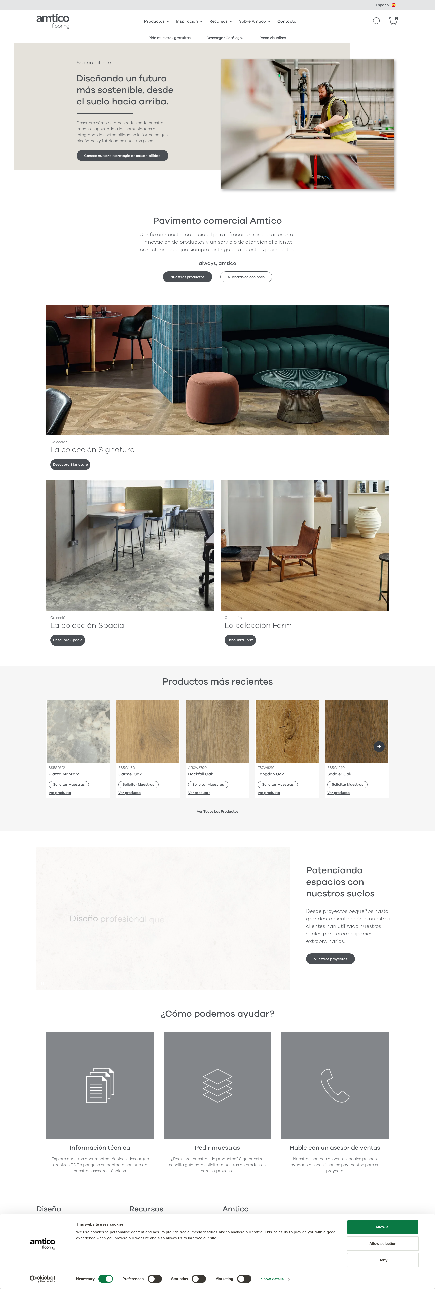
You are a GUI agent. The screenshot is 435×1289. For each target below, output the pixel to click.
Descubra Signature (70, 464)
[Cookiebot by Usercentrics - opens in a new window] (43, 1279)
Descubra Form (240, 640)
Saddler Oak (339, 774)
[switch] (155, 1279)
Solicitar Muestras (69, 784)
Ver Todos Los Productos (217, 811)
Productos (154, 21)
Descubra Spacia (68, 640)
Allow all (383, 1227)
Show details (272, 1279)
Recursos (218, 21)
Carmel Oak (130, 774)
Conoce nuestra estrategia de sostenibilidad (122, 155)
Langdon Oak (271, 774)
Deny (382, 1260)
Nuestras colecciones (246, 277)
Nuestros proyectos (330, 959)
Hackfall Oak (200, 774)
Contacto (286, 21)
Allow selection (383, 1243)
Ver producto (60, 792)
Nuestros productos (187, 277)
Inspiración (187, 21)
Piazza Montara (64, 774)
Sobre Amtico (252, 21)
